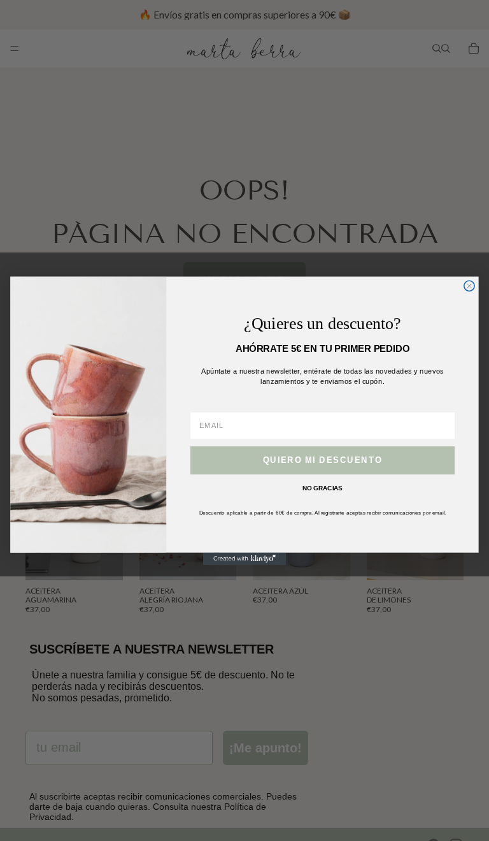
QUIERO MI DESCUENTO (322, 459)
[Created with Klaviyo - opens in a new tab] (245, 558)
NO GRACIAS (322, 488)
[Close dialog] (469, 286)
